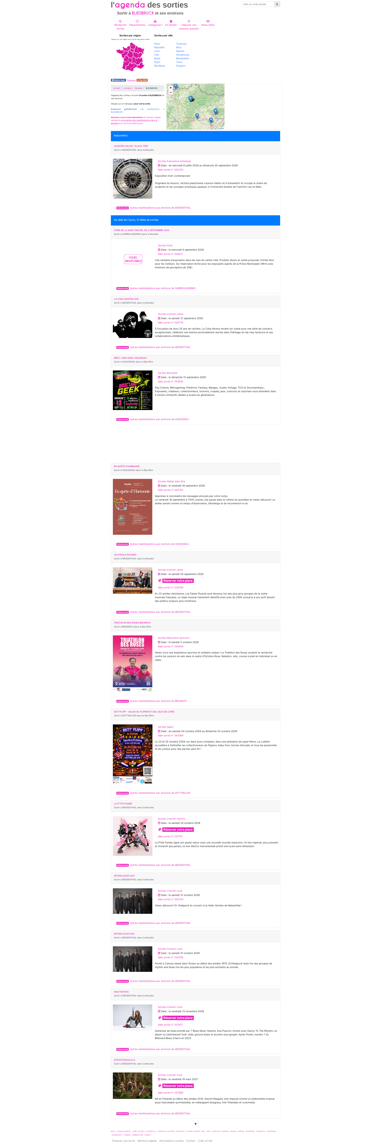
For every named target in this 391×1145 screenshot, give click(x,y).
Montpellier (182, 58)
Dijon (157, 62)
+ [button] (171, 88)
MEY (203, 1131)
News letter (208, 24)
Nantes (180, 51)
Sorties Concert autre (170, 313)
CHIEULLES (216, 1131)
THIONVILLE (260, 1131)
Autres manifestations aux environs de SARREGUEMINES (163, 288)
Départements (137, 24)
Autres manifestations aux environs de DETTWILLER (160, 792)
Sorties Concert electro (171, 818)
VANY (208, 1131)
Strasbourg (182, 54)
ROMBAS (127, 1135)
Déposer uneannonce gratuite (189, 26)
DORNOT (147, 1135)
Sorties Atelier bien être (171, 481)
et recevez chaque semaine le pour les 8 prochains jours (136, 120)
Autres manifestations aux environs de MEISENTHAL (160, 207)
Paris (157, 43)
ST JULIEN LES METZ (192, 1131)
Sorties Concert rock (170, 890)
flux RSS (143, 80)
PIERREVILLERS (137, 1135)
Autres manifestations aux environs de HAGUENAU (159, 419)
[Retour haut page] (195, 1124)
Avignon (180, 65)
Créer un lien (205, 1140)
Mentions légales (147, 1140)
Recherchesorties (120, 26)
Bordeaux (159, 65)
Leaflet (221, 128)
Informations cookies (171, 1140)
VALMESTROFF (117, 1135)
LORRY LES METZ (138, 1131)
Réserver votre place (178, 580)
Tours (179, 62)
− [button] (171, 92)
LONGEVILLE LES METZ (166, 1131)
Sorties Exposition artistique (174, 161)
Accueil (116, 88)
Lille (156, 54)
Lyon (157, 51)
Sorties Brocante (167, 372)
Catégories (154, 24)
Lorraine (127, 88)
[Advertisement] (239, 55)
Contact (190, 1140)
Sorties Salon (165, 726)
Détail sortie (122, 208)
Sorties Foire (165, 245)
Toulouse (181, 43)
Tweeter (131, 80)
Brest (157, 58)
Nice (178, 47)
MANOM (233, 1131)
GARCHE (241, 1131)
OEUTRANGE (250, 1131)
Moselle (138, 88)
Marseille (159, 47)
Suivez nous (119, 80)
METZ (113, 1131)
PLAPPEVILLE (151, 1131)
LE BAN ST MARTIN (123, 1131)
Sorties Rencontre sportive (173, 637)
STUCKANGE (271, 1131)
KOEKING (225, 1131)
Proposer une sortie (123, 1140)
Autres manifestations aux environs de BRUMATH (158, 700)
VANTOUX (180, 1131)
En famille (171, 24)
